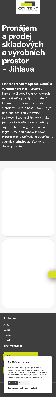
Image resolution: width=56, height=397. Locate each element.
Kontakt (7, 340)
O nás (6, 325)
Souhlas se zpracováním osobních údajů (22, 388)
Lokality (7, 335)
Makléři (6, 330)
